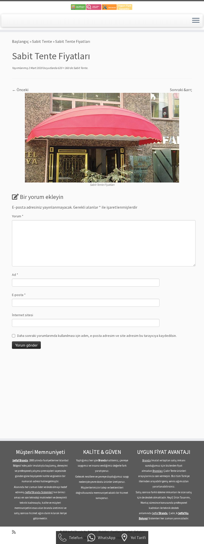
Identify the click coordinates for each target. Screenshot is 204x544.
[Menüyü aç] (196, 20)
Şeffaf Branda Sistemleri (39, 492)
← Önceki (20, 89)
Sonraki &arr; (181, 89)
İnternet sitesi (22, 315)
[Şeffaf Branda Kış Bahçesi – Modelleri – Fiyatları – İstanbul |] (102, 7)
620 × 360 (63, 68)
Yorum (17, 216)
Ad (15, 274)
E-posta (19, 295)
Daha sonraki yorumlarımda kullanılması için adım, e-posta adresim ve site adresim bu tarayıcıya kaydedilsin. (97, 335)
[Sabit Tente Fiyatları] (102, 137)
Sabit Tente (42, 41)
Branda (146, 460)
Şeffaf (159, 513)
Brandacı (158, 471)
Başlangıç (20, 41)
